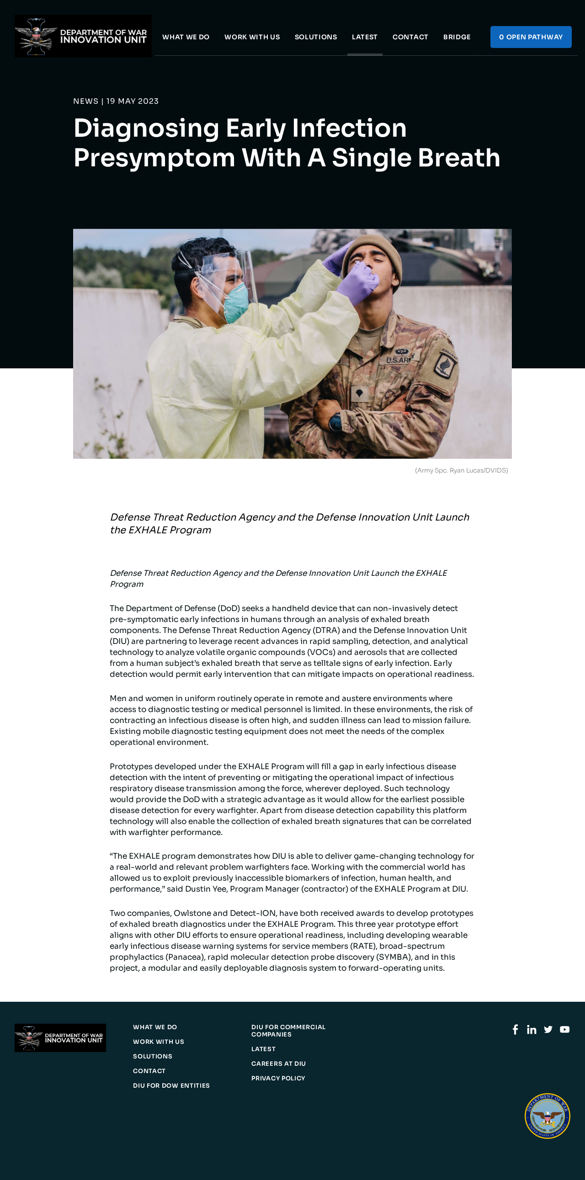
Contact (411, 37)
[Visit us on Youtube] (564, 1032)
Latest (365, 37)
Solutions (316, 37)
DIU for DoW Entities (171, 1086)
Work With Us (252, 37)
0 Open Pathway (531, 37)
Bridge (457, 37)
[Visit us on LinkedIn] (531, 1032)
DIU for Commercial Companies (288, 1031)
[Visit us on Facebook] (515, 1032)
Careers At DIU (278, 1064)
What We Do (186, 37)
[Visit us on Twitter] (548, 1032)
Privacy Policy (278, 1078)
